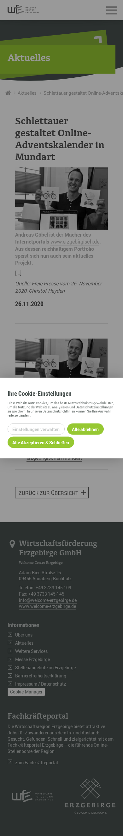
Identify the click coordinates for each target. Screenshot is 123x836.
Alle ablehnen (85, 429)
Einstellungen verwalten (36, 429)
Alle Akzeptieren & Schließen (40, 442)
